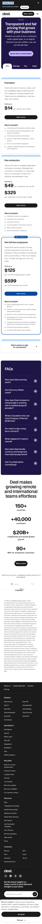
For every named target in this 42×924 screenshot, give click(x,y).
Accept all (21, 914)
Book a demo (28, 14)
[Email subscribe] (35, 894)
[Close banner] (38, 3)
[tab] (7, 66)
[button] (21, 381)
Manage (20, 920)
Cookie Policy (13, 909)
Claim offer (24, 7)
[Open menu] (37, 14)
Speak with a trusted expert (21, 54)
